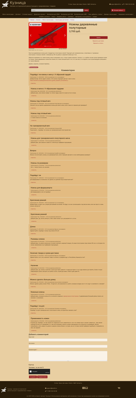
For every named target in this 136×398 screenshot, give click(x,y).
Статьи (70, 4)
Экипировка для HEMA (53, 14)
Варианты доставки (98, 41)
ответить (33, 83)
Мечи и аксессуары (8, 14)
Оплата (85, 4)
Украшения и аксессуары (125, 14)
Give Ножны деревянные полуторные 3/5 (31, 48)
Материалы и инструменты (83, 16)
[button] (118, 10)
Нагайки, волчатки (44, 16)
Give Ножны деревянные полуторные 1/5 (29, 48)
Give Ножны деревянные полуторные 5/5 (33, 48)
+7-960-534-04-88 (52, 391)
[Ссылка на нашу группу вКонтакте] (119, 388)
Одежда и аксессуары (110, 14)
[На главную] (5, 4)
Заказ (74, 4)
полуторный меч (34, 67)
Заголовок (32, 343)
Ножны (72, 19)
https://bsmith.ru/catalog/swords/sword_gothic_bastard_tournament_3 (49, 80)
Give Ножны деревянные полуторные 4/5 (32, 48)
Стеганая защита (27, 14)
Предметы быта (61, 16)
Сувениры (70, 16)
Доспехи (18, 14)
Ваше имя (31, 337)
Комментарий (33, 349)
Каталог (38, 19)
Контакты (93, 4)
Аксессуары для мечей (61, 19)
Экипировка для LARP (80, 14)
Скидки (95, 16)
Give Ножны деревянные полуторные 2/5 (30, 48)
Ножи (53, 16)
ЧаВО (88, 4)
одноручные (66, 296)
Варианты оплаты (98, 43)
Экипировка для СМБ (67, 14)
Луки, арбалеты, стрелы (95, 14)
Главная (32, 19)
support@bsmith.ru (52, 388)
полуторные (75, 296)
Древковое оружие (39, 14)
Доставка (79, 4)
